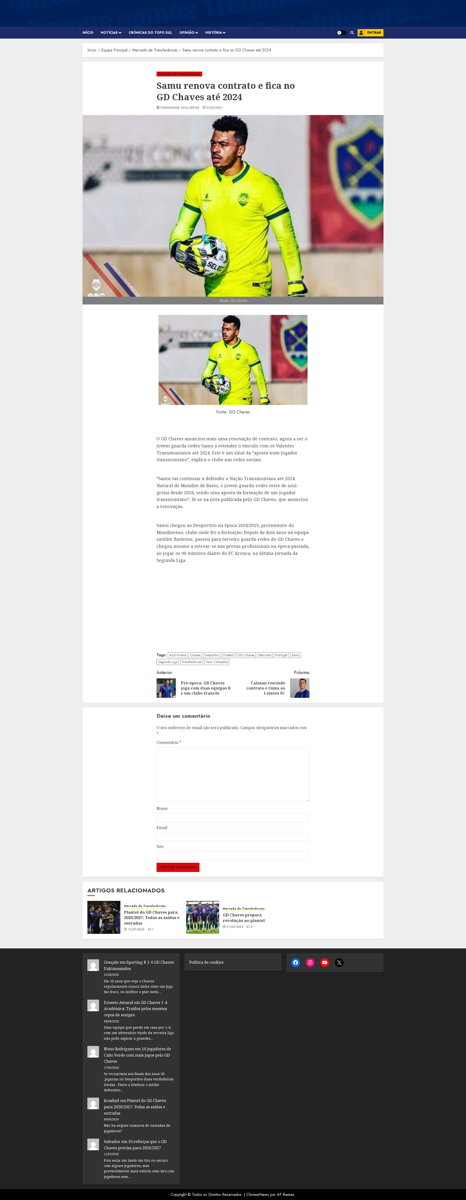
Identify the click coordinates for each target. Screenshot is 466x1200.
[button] (352, 32)
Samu (295, 655)
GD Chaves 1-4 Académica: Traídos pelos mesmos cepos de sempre (135, 1009)
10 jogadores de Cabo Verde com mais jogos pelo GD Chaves (137, 1055)
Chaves (195, 655)
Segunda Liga (167, 661)
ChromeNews (257, 1194)
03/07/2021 (215, 108)
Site (160, 846)
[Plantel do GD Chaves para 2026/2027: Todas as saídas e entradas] (103, 917)
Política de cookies (206, 962)
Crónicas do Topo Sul (150, 32)
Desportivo (211, 655)
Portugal (281, 655)
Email (162, 827)
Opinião (186, 32)
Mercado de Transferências (179, 74)
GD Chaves (246, 655)
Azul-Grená (177, 655)
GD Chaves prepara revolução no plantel (244, 917)
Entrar (374, 32)
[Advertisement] (233, 607)
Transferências (192, 661)
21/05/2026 (235, 927)
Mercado (264, 655)
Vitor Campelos (217, 661)
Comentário (169, 742)
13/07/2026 (136, 930)
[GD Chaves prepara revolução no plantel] (202, 917)
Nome (162, 808)
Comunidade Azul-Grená (179, 108)
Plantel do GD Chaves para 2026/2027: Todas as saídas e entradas (151, 918)
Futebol (229, 655)
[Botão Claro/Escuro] (342, 32)
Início (88, 32)
